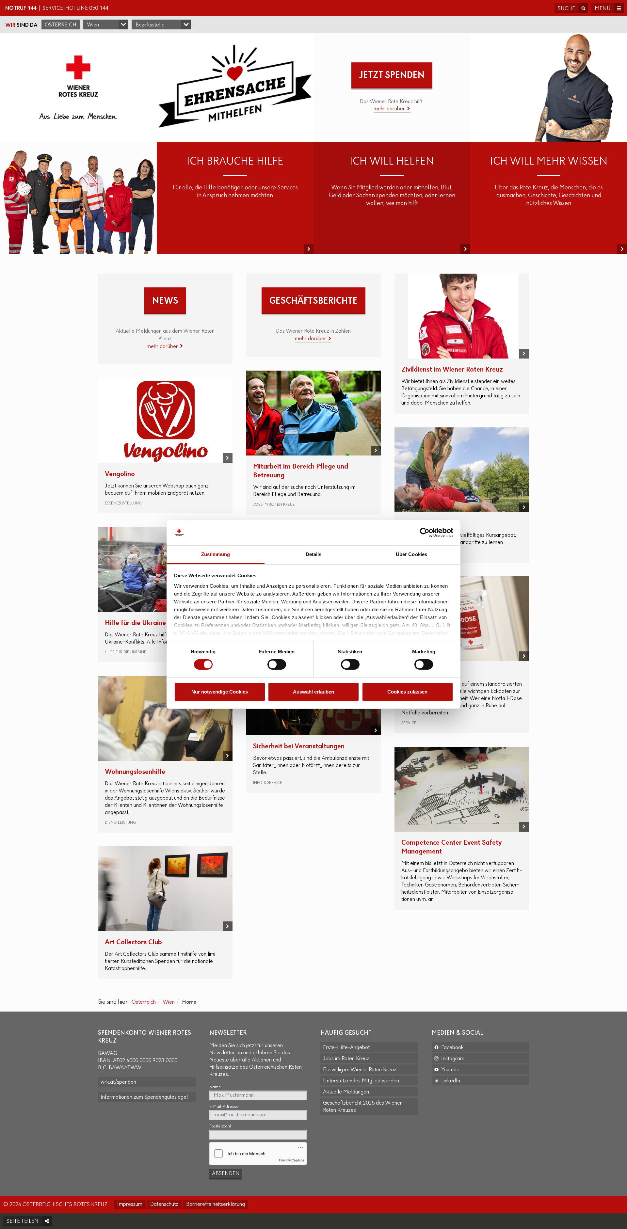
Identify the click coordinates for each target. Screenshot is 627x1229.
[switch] (276, 664)
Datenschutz (164, 1204)
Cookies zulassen (407, 691)
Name (215, 1087)
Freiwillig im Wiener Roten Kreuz (359, 1070)
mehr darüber (390, 109)
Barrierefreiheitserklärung (215, 1204)
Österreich (60, 25)
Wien (169, 1002)
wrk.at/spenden (118, 1082)
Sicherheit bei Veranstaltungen (299, 746)
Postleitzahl (220, 1126)
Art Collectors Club (133, 942)
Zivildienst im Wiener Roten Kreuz (452, 370)
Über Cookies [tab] (411, 554)
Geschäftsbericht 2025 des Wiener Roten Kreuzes (362, 1106)
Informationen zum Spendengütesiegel (144, 1097)
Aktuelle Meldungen (346, 1092)
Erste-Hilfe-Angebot (346, 1048)
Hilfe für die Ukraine (135, 623)
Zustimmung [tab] (215, 554)
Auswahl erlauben (313, 691)
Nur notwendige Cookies (219, 691)
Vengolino (120, 474)
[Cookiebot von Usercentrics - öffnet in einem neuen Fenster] (424, 532)
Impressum (129, 1204)
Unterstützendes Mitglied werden (361, 1081)
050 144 (98, 8)
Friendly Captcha (292, 1160)
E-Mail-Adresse (224, 1106)
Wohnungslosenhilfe (135, 772)
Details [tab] (314, 554)
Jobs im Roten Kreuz (346, 1059)
